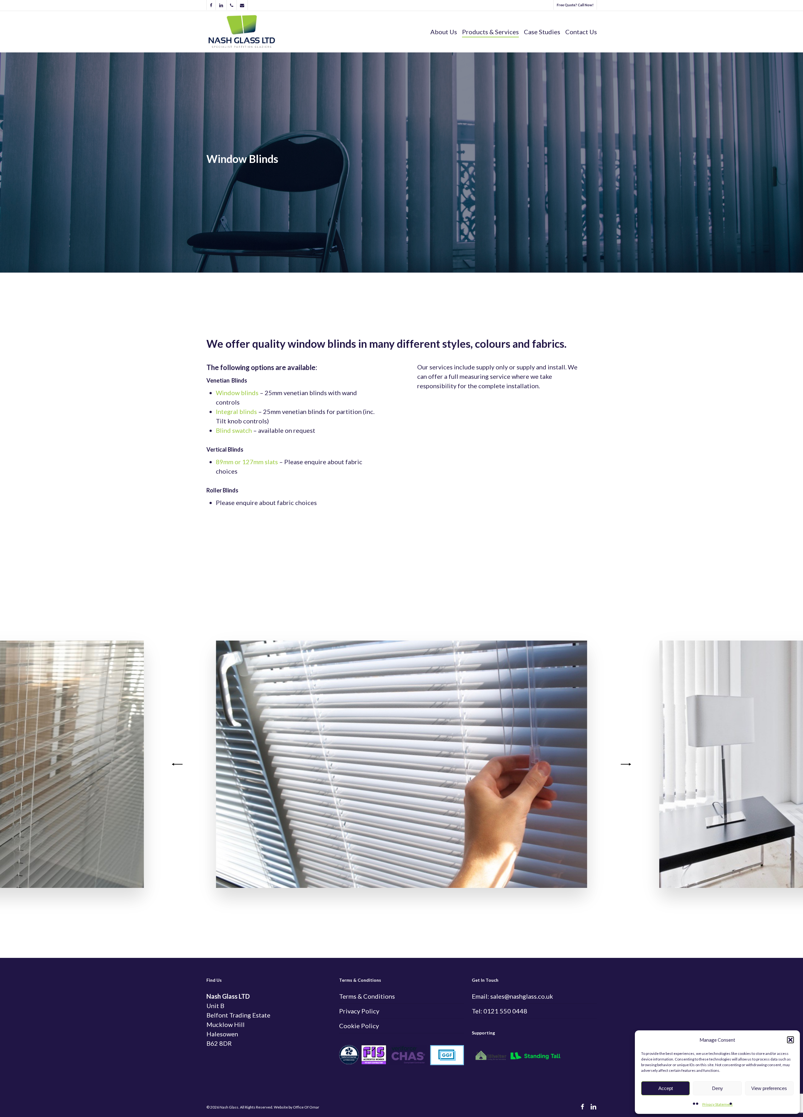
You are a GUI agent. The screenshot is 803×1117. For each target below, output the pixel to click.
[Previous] (178, 764)
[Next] (625, 764)
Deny (717, 1088)
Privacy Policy (359, 1011)
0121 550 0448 (505, 1011)
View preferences (769, 1088)
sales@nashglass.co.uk (521, 996)
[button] (790, 1040)
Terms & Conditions (367, 996)
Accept (665, 1088)
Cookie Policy (359, 1025)
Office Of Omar (306, 1107)
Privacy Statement (717, 1104)
